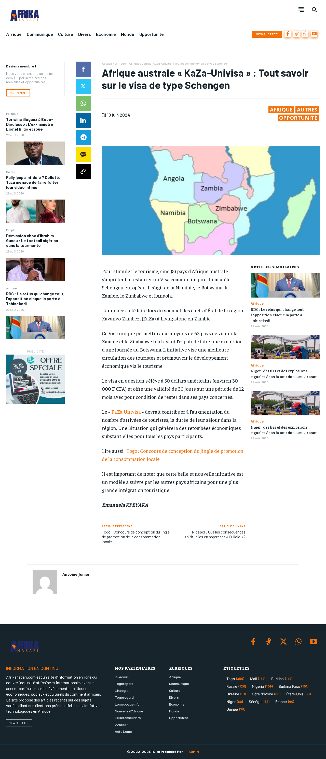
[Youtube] (314, 34)
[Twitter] (83, 86)
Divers (10, 172)
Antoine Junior (76, 574)
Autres (307, 109)
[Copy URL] (83, 171)
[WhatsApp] (305, 34)
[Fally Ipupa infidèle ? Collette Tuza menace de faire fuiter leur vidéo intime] (35, 211)
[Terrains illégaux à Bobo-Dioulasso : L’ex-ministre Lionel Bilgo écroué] (35, 153)
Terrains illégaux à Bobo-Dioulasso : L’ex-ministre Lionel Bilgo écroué (29, 124)
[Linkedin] (83, 120)
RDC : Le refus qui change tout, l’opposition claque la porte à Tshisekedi (35, 298)
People (10, 230)
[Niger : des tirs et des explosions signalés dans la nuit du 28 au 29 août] (285, 347)
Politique (12, 113)
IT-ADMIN (191, 751)
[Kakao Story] (83, 154)
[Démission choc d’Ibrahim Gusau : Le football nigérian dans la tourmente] (35, 269)
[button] (314, 9)
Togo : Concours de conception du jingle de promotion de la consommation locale (136, 536)
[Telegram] (83, 137)
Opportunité (298, 118)
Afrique (11, 288)
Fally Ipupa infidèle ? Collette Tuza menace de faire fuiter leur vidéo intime (33, 182)
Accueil (107, 63)
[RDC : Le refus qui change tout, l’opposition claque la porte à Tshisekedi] (35, 327)
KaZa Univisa (126, 411)
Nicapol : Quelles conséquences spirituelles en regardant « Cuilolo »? (215, 534)
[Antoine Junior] (45, 582)
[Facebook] (287, 34)
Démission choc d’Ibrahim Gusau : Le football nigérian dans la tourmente (32, 240)
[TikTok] (296, 34)
